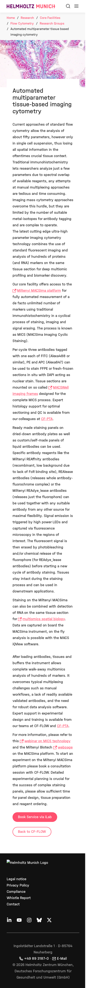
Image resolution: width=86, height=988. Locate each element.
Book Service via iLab (35, 817)
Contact (13, 904)
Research (27, 18)
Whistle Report (19, 898)
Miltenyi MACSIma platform (39, 290)
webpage (65, 747)
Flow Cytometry (22, 23)
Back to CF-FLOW (32, 831)
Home (11, 18)
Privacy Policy (18, 885)
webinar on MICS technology (47, 741)
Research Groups (52, 23)
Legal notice (16, 879)
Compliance (16, 891)
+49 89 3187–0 (36, 958)
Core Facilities (50, 18)
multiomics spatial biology (44, 619)
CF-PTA (47, 419)
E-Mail (62, 958)
